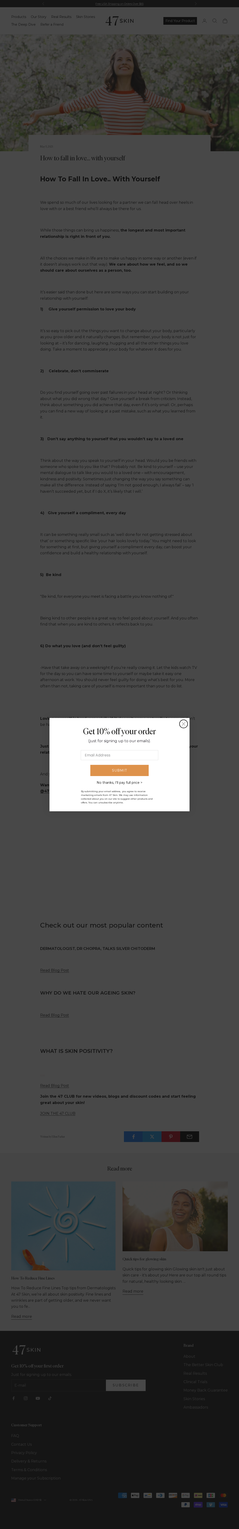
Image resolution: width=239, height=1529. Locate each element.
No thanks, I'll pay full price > (119, 782)
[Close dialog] (183, 724)
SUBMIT (119, 770)
